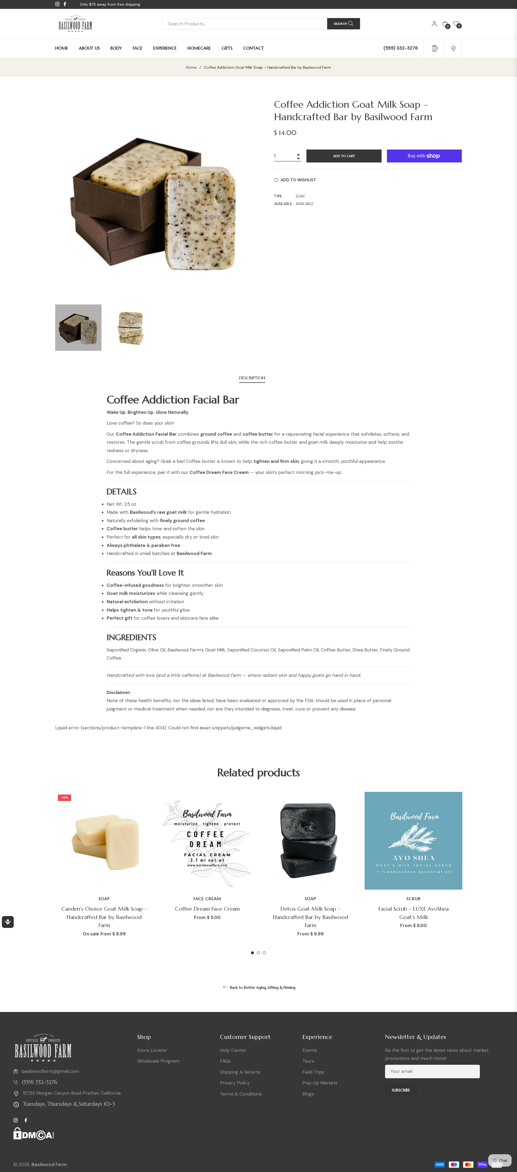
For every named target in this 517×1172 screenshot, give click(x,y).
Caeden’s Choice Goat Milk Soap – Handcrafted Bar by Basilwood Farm (104, 917)
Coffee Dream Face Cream (207, 909)
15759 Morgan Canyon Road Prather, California (72, 1093)
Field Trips (313, 1072)
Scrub (414, 898)
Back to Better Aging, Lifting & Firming (262, 987)
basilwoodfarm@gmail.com (50, 1071)
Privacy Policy (235, 1083)
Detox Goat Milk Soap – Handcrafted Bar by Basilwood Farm (310, 917)
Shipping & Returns (240, 1072)
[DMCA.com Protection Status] (33, 1136)
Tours (308, 1061)
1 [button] (252, 952)
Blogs (308, 1094)
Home (191, 67)
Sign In (434, 23)
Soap (104, 898)
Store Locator (152, 1050)
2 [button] (258, 952)
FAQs (225, 1061)
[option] (104, 873)
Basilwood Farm (49, 1164)
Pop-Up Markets (319, 1083)
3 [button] (264, 952)
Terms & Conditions (241, 1094)
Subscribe (401, 1090)
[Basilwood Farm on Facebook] (389, 1109)
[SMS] (434, 48)
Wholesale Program (158, 1061)
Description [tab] (252, 377)
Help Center (233, 1050)
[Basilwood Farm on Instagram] (404, 1109)
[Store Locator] (453, 48)
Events (309, 1050)
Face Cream (207, 898)
